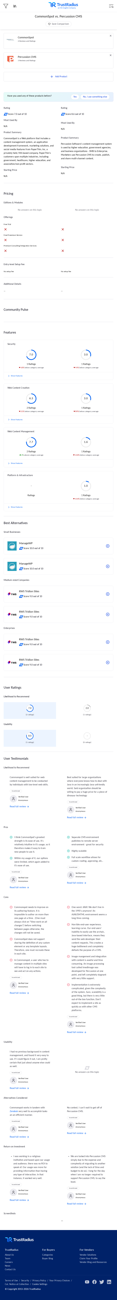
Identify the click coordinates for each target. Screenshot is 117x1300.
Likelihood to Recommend (16, 696)
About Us (9, 1255)
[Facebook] (94, 1281)
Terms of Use (11, 1280)
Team (7, 1258)
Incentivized (16, 791)
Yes (75, 97)
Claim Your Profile (89, 1258)
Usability (8, 724)
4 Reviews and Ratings (26, 41)
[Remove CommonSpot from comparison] (110, 35)
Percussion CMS (27, 57)
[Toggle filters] (5, 6)
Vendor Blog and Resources (93, 1262)
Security (25, 1280)
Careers (9, 1262)
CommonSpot (26, 37)
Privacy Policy (39, 1280)
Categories (47, 1255)
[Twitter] (101, 1281)
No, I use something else (95, 97)
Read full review (18, 806)
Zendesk (14, 1111)
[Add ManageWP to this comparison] (108, 546)
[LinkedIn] (109, 1281)
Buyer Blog (47, 1258)
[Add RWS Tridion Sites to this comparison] (108, 594)
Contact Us (10, 1269)
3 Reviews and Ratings (26, 61)
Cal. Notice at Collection (17, 1284)
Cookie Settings (39, 1284)
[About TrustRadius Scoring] (6, 114)
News (7, 1266)
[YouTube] (87, 1281)
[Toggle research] (15, 6)
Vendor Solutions (88, 1255)
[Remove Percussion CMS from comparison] (110, 55)
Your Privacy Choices (59, 1280)
